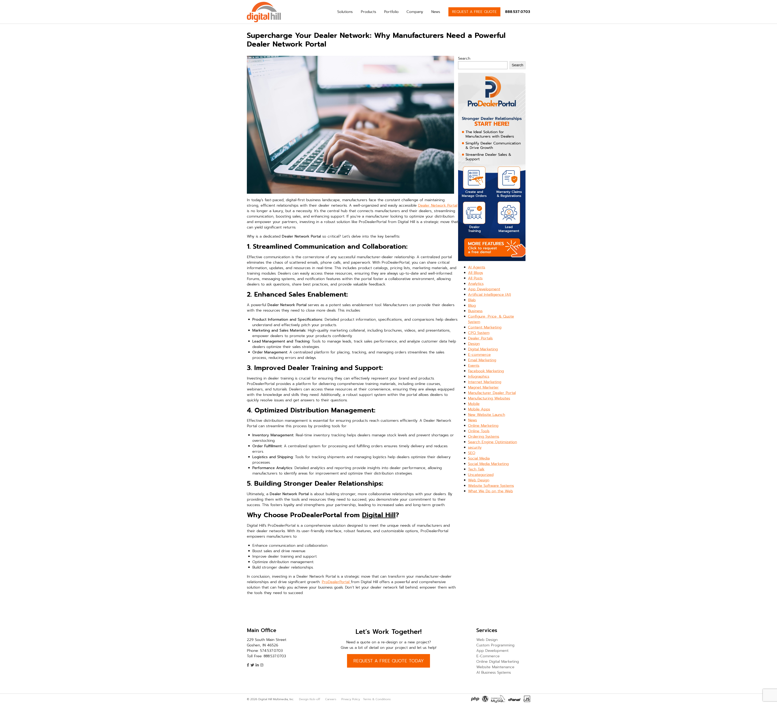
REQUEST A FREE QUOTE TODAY (388, 660)
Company (415, 12)
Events (473, 365)
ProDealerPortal (336, 582)
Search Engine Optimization (492, 442)
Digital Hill (379, 515)
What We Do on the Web (490, 491)
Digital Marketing (483, 349)
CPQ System (478, 333)
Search (464, 58)
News (435, 12)
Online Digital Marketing (497, 661)
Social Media (479, 458)
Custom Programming (495, 645)
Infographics (478, 376)
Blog (472, 305)
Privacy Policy (350, 699)
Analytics (476, 283)
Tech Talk (476, 469)
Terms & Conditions (377, 699)
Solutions (345, 12)
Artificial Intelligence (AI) (489, 294)
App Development (484, 289)
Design (474, 344)
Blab (472, 300)
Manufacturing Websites (489, 398)
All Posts (475, 278)
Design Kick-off (310, 699)
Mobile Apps (479, 409)
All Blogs (475, 273)
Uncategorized (481, 475)
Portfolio (391, 12)
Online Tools (478, 431)
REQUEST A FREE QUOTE (474, 12)
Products (368, 12)
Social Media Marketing (488, 464)
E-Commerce (488, 656)
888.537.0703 (517, 12)
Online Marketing (483, 425)
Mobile (474, 404)
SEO (471, 453)
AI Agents (476, 267)
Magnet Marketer (483, 387)
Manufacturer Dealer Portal (492, 393)
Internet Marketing (484, 382)
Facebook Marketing (486, 371)
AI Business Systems (493, 672)
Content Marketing (484, 327)
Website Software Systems (491, 485)
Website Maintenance (495, 667)
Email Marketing (482, 360)
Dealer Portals (480, 338)
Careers (330, 699)
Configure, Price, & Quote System (491, 319)
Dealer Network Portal (437, 205)
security (475, 447)
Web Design (478, 480)
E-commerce (479, 354)
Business (475, 311)
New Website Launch (486, 415)
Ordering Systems (483, 436)
